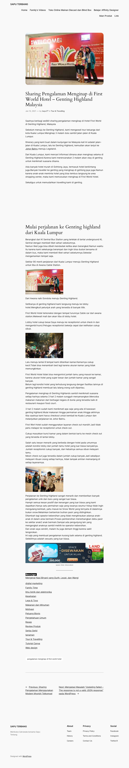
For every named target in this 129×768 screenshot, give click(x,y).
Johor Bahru (31, 149)
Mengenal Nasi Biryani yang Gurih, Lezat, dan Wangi (51, 578)
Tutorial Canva (32, 643)
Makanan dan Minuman (37, 605)
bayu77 (45, 111)
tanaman (29, 635)
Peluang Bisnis (32, 613)
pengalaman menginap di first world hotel (44, 659)
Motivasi (29, 609)
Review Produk (33, 626)
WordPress (27, 756)
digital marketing (33, 583)
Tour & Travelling (58, 111)
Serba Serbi (31, 630)
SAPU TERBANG (19, 4)
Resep (28, 622)
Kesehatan (30, 596)
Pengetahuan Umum (35, 618)
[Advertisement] (64, 204)
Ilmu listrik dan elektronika (38, 592)
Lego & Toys (31, 600)
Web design (31, 648)
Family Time (31, 587)
